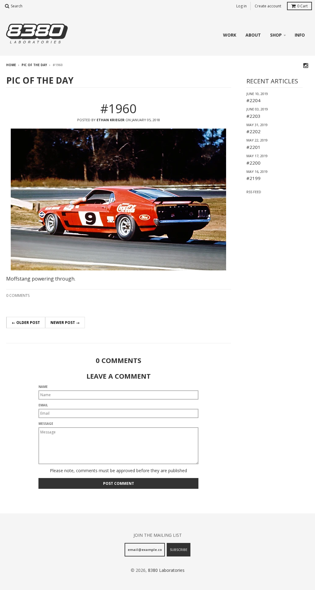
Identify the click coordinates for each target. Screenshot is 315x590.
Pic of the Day (34, 65)
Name (43, 387)
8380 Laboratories (166, 570)
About (253, 35)
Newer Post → (65, 322)
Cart (302, 6)
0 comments (18, 295)
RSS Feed (253, 191)
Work (229, 35)
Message (45, 423)
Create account (268, 6)
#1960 (118, 108)
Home (11, 65)
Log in (241, 6)
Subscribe (178, 549)
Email (43, 405)
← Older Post (26, 322)
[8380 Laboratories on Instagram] (306, 65)
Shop (276, 35)
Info (300, 35)
